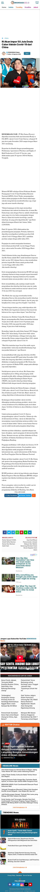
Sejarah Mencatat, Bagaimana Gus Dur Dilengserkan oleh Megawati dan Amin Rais (22, 839)
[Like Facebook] (10, 884)
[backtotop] (20, 873)
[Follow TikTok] (26, 884)
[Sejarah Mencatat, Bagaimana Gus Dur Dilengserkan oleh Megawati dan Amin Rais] (3, 840)
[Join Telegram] (18, 884)
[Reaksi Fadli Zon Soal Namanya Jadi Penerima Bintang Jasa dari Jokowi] (3, 861)
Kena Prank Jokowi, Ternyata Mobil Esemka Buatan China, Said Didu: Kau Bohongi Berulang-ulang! (10, 685)
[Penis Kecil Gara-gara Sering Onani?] (3, 847)
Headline (28, 7)
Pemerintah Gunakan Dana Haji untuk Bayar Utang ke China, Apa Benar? (10, 716)
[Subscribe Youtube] (30, 884)
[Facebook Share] (5, 532)
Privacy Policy (11, 875)
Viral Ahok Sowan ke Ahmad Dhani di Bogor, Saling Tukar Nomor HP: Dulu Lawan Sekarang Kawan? (19, 770)
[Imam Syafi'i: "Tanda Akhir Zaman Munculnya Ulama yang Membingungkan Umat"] (20, 827)
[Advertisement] (20, 21)
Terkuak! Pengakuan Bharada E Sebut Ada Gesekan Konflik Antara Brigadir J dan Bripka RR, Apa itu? (19, 790)
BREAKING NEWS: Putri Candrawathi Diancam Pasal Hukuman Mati (19, 785)
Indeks (11, 7)
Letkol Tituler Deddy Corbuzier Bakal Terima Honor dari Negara (19, 775)
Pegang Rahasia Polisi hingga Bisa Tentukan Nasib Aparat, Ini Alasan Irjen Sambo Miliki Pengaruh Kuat (19, 780)
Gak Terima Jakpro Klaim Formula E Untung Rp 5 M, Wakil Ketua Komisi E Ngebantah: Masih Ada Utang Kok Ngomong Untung (29, 701)
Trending (19, 7)
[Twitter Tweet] (9, 532)
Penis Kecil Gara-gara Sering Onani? (20, 846)
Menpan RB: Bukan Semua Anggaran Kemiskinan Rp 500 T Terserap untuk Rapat (29, 716)
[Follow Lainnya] (34, 495)
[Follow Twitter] (14, 884)
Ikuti (27, 53)
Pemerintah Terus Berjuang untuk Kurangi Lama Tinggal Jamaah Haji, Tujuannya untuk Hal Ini (29, 685)
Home (4, 7)
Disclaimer (19, 875)
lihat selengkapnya (19, 807)
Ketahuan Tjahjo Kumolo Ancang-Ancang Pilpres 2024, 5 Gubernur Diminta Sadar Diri (22, 853)
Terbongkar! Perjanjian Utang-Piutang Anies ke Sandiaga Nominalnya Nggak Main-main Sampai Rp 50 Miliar (9, 700)
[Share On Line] (25, 532)
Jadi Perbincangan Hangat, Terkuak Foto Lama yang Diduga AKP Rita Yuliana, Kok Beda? (19, 795)
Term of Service (27, 875)
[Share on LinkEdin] (30, 532)
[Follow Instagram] (22, 884)
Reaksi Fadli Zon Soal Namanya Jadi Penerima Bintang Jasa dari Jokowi (23, 860)
